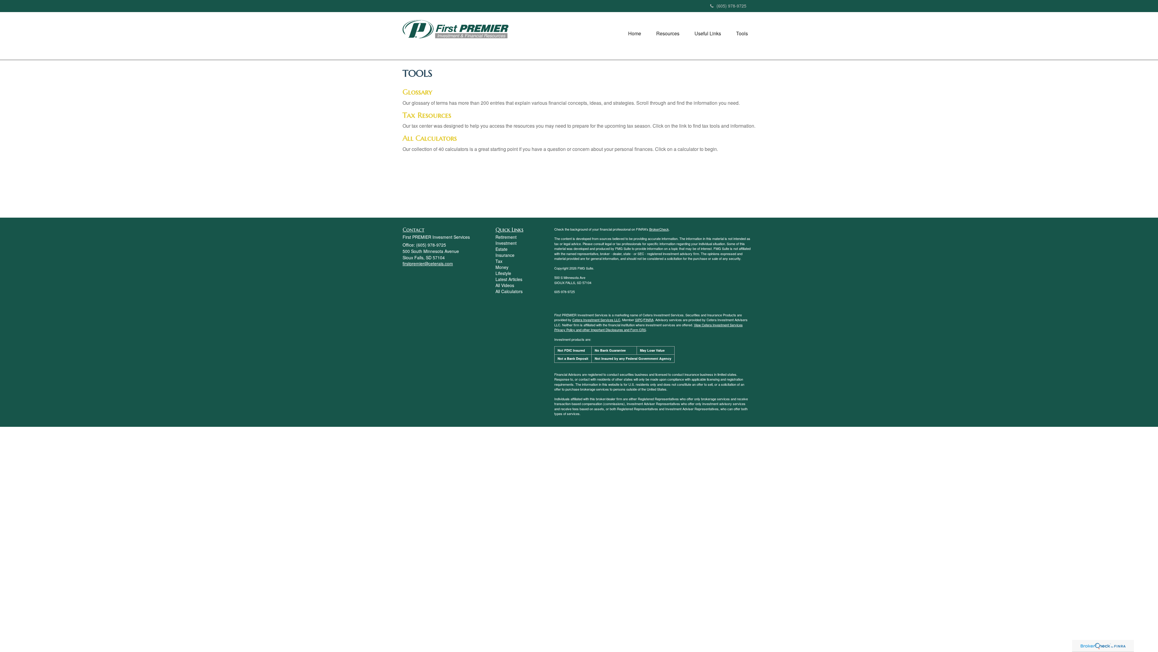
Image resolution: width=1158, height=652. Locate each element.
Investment (506, 243)
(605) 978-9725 (731, 6)
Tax (498, 261)
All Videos (504, 285)
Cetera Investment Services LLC (596, 319)
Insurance (504, 255)
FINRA (648, 319)
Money (501, 267)
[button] (635, 33)
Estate (501, 249)
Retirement (506, 237)
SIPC (639, 319)
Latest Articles (508, 279)
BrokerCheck (659, 229)
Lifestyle (503, 273)
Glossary (417, 92)
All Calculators (430, 138)
